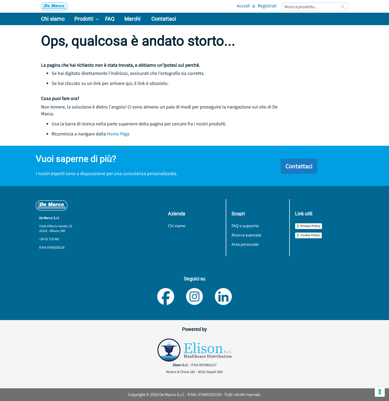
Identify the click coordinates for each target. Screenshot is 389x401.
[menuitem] (53, 19)
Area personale (245, 244)
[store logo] (54, 6)
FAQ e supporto (245, 226)
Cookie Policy (310, 235)
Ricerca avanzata (246, 235)
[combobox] (315, 7)
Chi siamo (177, 226)
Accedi (243, 6)
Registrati (267, 6)
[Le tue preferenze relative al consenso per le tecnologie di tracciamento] (380, 392)
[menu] (194, 19)
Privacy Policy (310, 226)
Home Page (118, 134)
